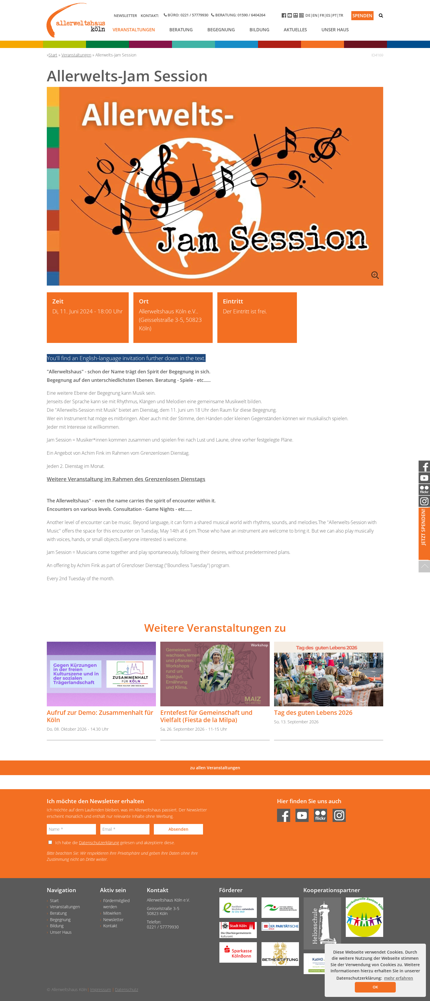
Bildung (259, 29)
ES (328, 15)
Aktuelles (295, 29)
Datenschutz (126, 989)
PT (334, 15)
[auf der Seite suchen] (381, 15)
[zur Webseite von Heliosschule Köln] (320, 925)
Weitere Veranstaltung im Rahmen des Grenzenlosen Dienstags (126, 479)
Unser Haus (335, 29)
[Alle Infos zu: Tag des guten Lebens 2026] (328, 674)
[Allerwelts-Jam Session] (215, 186)
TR (341, 15)
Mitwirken (112, 913)
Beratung (181, 29)
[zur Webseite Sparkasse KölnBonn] (236, 954)
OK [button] (375, 987)
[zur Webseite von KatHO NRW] (320, 965)
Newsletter (125, 15)
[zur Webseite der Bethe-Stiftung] (278, 956)
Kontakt (110, 925)
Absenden (178, 829)
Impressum (100, 989)
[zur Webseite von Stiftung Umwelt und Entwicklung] (278, 909)
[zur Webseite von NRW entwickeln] (236, 909)
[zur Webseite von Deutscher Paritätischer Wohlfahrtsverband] (278, 928)
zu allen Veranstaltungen (215, 767)
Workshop (259, 645)
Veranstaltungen (134, 29)
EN (314, 15)
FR (322, 15)
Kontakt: (150, 15)
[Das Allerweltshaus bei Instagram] (302, 16)
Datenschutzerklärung (99, 842)
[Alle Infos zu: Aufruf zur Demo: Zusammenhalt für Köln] (101, 674)
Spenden (362, 15)
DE (307, 15)
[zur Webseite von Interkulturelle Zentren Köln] (362, 919)
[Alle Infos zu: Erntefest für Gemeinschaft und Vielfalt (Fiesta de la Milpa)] (214, 674)
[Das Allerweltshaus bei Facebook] (285, 16)
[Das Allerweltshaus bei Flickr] (296, 16)
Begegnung (221, 29)
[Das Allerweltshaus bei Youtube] (290, 16)
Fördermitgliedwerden (116, 904)
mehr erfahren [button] (398, 978)
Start (54, 900)
